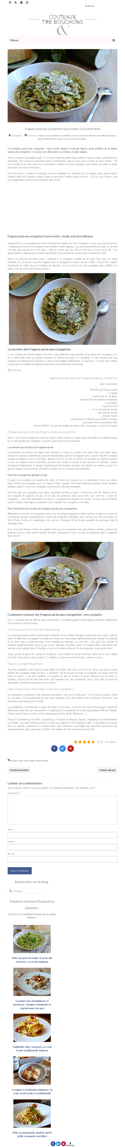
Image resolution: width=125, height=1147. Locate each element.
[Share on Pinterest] (70, 750)
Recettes (113, 136)
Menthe (31, 761)
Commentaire (14, 793)
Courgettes (13, 761)
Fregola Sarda (23, 761)
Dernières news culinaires (99, 136)
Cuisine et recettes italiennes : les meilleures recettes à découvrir (63, 136)
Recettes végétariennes (77, 139)
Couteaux (18, 136)
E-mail (11, 842)
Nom (10, 830)
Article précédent (19, 770)
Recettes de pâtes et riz (59, 139)
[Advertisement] (62, 207)
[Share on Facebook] (54, 750)
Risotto (45, 761)
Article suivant (107, 770)
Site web (11, 854)
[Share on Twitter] (62, 750)
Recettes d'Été (43, 139)
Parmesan (38, 761)
